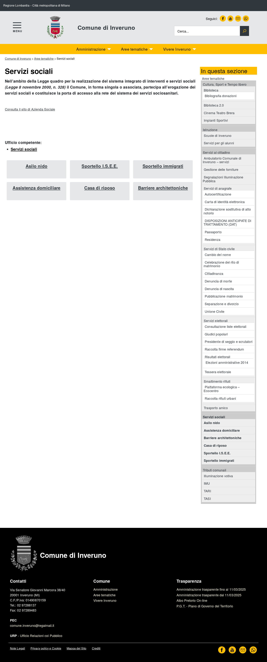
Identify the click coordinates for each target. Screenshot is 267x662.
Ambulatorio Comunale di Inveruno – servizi (222, 160)
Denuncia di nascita (219, 288)
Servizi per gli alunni (219, 142)
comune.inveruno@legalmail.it (32, 625)
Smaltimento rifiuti (217, 381)
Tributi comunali (214, 470)
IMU (207, 483)
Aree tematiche (134, 49)
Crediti (96, 648)
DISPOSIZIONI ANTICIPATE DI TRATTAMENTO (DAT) (227, 222)
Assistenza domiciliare (36, 188)
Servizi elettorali (216, 320)
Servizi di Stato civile (219, 248)
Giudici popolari (216, 334)
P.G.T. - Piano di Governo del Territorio (205, 606)
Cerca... (183, 31)
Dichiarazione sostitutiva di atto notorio (227, 211)
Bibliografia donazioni (220, 95)
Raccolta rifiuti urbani (220, 398)
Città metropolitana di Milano (51, 5)
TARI (207, 490)
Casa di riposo (99, 188)
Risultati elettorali (217, 356)
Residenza (213, 239)
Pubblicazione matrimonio (224, 296)
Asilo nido (36, 166)
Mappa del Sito (76, 648)
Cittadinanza (214, 273)
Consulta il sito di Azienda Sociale (30, 109)
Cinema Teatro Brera (219, 112)
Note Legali (17, 648)
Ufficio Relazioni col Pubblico (41, 635)
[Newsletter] (237, 18)
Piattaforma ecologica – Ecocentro (222, 388)
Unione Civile (214, 311)
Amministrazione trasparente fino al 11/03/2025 (211, 589)
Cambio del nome (218, 254)
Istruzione (210, 129)
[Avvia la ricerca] (244, 31)
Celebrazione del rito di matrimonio (221, 264)
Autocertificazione (218, 194)
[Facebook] (222, 18)
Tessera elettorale (218, 371)
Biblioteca (211, 90)
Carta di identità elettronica (225, 201)
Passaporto (213, 231)
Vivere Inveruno (177, 49)
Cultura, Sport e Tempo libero (224, 84)
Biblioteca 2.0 (214, 105)
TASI (207, 498)
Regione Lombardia (16, 5)
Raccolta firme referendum (224, 349)
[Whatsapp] (245, 18)
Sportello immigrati (163, 166)
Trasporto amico (216, 407)
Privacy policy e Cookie (46, 648)
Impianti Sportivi (216, 120)
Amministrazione (91, 49)
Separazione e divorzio (222, 303)
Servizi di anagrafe (218, 188)
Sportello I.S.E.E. (100, 166)
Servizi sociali (24, 149)
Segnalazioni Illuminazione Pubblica (223, 179)
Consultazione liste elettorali (225, 326)
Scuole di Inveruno (217, 135)
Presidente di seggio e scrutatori (228, 341)
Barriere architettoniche (163, 188)
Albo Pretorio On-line (192, 600)
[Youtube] (229, 18)
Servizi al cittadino (216, 152)
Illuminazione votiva (218, 475)
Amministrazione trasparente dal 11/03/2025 (209, 594)
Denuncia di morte (218, 281)
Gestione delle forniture (221, 169)
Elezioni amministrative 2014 (227, 362)
